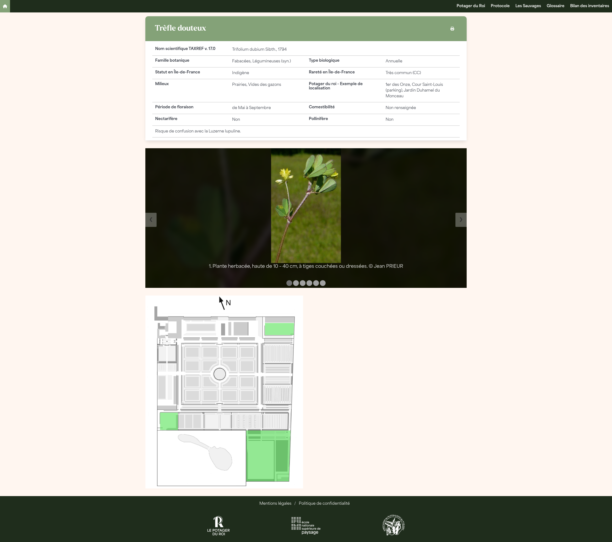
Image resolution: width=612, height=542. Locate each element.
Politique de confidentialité (324, 504)
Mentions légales (275, 504)
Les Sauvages (528, 6)
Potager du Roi (471, 6)
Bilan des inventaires (589, 6)
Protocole (500, 6)
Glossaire (555, 6)
